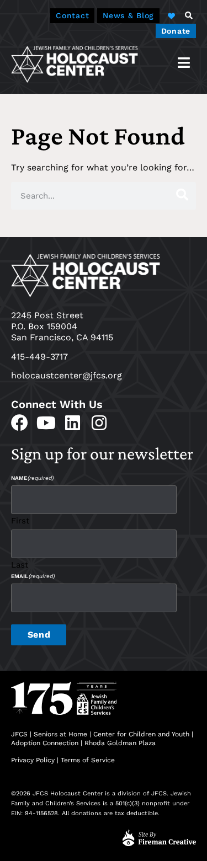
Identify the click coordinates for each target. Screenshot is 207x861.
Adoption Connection (44, 743)
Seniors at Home (60, 734)
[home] (74, 63)
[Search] (182, 196)
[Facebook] (19, 422)
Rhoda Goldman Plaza (121, 743)
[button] (189, 15)
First (20, 520)
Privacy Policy (33, 760)
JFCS (19, 734)
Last (19, 564)
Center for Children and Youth (141, 734)
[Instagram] (99, 422)
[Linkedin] (72, 422)
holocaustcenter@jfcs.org (66, 375)
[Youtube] (46, 422)
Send (39, 634)
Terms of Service (88, 760)
